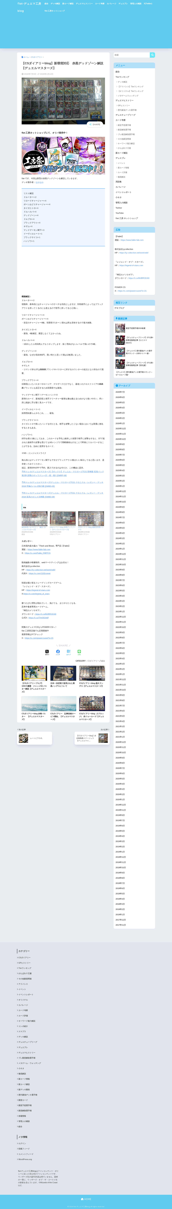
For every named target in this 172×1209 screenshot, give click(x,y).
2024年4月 (120, 533)
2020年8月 (120, 763)
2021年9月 (120, 695)
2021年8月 (120, 700)
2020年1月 (120, 799)
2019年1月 (120, 852)
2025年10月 (121, 439)
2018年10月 (121, 867)
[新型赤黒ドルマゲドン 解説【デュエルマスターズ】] (35, 518)
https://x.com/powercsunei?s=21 (39, 638)
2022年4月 (120, 658)
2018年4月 (120, 899)
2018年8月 (120, 878)
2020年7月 (120, 768)
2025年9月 (120, 444)
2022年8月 (120, 638)
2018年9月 (120, 873)
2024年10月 (121, 502)
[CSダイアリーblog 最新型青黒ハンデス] (91, 518)
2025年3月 (120, 476)
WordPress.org (25, 1159)
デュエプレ (123, 4)
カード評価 (122, 172)
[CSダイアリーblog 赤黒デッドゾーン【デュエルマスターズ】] (63, 518)
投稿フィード (24, 1149)
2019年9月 (120, 815)
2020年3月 (120, 789)
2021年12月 (121, 679)
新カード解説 (68, 4)
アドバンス (23, 984)
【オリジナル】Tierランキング (130, 91)
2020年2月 (120, 794)
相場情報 (22, 1116)
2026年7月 (120, 392)
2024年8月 (120, 512)
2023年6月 (120, 585)
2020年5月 (120, 779)
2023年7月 (120, 580)
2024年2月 (120, 543)
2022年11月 (121, 622)
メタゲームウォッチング (128, 96)
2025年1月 (120, 486)
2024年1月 (120, 549)
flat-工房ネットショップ (55, 11)
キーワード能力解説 (126, 143)
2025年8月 (120, 449)
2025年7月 (120, 455)
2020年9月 (120, 758)
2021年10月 (121, 690)
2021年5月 (120, 716)
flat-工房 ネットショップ (127, 218)
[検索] (152, 55)
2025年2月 (120, 481)
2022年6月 (120, 648)
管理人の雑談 (135, 4)
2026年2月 (120, 418)
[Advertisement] (86, 32)
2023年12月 (121, 554)
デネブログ (119, 308)
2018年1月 (120, 914)
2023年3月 (120, 601)
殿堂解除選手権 (124, 130)
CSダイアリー (93, 661)
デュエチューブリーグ (125, 115)
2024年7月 (120, 517)
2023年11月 (121, 559)
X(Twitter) (148, 4)
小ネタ (119, 197)
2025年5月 (120, 465)
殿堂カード (23, 1100)
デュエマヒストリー (84, 4)
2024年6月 (120, 522)
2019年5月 (120, 831)
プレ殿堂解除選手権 (126, 134)
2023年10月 (121, 564)
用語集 (119, 182)
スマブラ (22, 1031)
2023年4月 (120, 596)
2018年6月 (120, 888)
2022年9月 (120, 632)
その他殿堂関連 (124, 139)
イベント (121, 163)
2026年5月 (120, 402)
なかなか (40, 182)
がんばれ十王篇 (124, 148)
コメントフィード (25, 1154)
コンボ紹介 (23, 1026)
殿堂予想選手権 (124, 125)
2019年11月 (121, 810)
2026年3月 (120, 413)
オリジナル (23, 1000)
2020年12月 (121, 742)
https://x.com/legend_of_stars (36, 594)
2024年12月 (121, 491)
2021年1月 (120, 737)
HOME (87, 1199)
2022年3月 (120, 664)
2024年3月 (120, 538)
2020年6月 (120, 773)
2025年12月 (121, 428)
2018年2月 (120, 909)
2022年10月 (121, 627)
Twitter (119, 208)
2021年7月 (120, 705)
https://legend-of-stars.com (38, 590)
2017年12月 (121, 920)
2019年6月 (120, 826)
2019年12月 (121, 805)
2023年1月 (120, 611)
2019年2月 (120, 847)
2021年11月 (121, 685)
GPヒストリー (124, 105)
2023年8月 (120, 575)
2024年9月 (120, 507)
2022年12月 (121, 617)
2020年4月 (120, 784)
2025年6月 (120, 460)
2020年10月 (121, 752)
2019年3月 (120, 841)
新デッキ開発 (24, 1090)
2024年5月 (120, 528)
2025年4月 (120, 470)
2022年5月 (120, 653)
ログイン (22, 1143)
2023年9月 (120, 569)
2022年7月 (120, 643)
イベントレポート (124, 192)
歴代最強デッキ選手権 (127, 110)
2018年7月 (120, 883)
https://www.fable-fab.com (39, 549)
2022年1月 (120, 674)
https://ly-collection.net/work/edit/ (40, 570)
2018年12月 (121, 857)
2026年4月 (120, 408)
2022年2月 (120, 669)
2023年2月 (120, 606)
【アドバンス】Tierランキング (130, 87)
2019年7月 (120, 820)
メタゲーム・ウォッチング (29, 1063)
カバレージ (111, 4)
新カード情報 (123, 168)
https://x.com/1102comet (39, 573)
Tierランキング (122, 77)
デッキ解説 (55, 4)
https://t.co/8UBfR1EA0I (45, 614)
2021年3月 (120, 726)
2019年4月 (120, 836)
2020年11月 (121, 747)
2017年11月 (121, 925)
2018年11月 (121, 862)
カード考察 (99, 4)
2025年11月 (121, 434)
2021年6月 (120, 711)
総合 (46, 4)
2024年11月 (121, 496)
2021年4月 (120, 721)
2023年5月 (120, 590)
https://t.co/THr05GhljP (39, 618)
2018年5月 (120, 894)
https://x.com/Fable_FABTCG (38, 553)
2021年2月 (120, 732)
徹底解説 (121, 177)
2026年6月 (120, 397)
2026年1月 (120, 423)
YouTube (120, 213)
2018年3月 (120, 904)
